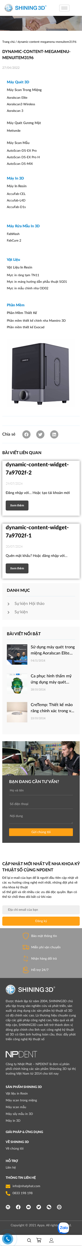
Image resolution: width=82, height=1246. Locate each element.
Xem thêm (17, 505)
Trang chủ (8, 42)
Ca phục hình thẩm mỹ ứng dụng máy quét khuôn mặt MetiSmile (51, 682)
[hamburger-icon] (64, 8)
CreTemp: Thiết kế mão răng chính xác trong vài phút (52, 711)
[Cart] (40, 1240)
